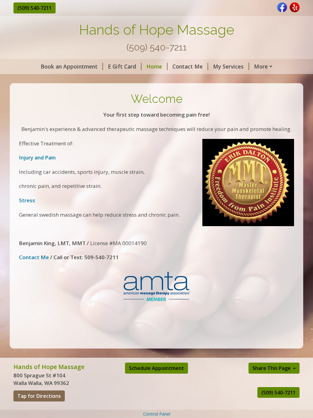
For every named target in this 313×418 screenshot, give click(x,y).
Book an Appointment (69, 66)
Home (154, 66)
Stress (27, 200)
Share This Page (272, 368)
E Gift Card (122, 66)
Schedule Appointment (156, 368)
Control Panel (156, 414)
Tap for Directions (39, 396)
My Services (228, 66)
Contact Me (187, 66)
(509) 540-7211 (34, 8)
